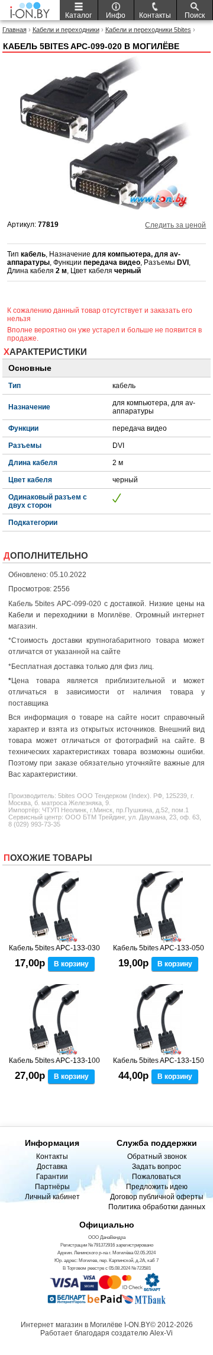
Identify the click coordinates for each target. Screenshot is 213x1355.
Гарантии (52, 1177)
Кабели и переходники (66, 29)
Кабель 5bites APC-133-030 (54, 948)
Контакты (52, 1156)
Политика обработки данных (156, 1207)
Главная (14, 29)
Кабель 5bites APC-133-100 (54, 1060)
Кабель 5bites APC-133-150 (158, 1060)
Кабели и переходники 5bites (148, 29)
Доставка (52, 1166)
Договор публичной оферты (157, 1197)
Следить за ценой (175, 225)
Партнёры (52, 1187)
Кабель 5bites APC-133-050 (158, 948)
